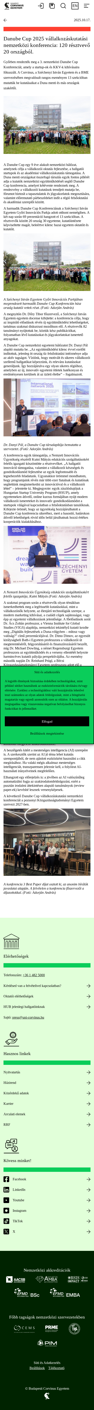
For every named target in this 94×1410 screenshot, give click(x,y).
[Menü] (87, 6)
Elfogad (47, 721)
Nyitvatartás (11, 1072)
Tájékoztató (56, 1368)
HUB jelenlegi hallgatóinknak (24, 1007)
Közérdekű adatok (16, 1093)
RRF (6, 1124)
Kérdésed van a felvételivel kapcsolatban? (32, 986)
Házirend (9, 1083)
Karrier (8, 1103)
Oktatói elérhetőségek (18, 996)
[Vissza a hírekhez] (5, 20)
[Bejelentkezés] (41, 6)
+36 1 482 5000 (34, 975)
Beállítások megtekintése (47, 733)
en (75, 6)
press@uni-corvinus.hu (28, 1017)
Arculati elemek (14, 1114)
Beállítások (37, 1368)
